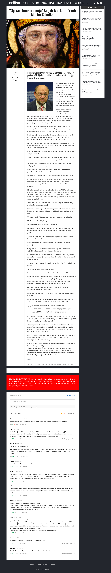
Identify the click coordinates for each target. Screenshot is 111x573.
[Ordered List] (21, 407)
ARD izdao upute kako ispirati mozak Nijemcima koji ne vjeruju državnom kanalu (91, 20)
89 (90, 31)
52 (90, 66)
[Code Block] (29, 407)
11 (90, 22)
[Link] (31, 407)
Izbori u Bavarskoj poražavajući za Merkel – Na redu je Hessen (91, 56)
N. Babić (15, 72)
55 (90, 39)
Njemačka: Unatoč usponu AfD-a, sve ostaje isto (91, 90)
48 (90, 49)
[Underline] (17, 407)
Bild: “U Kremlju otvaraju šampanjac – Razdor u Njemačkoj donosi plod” (91, 73)
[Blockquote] (26, 407)
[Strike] (19, 407)
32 (90, 84)
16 (16, 80)
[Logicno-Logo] (14, 2)
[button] (94, 3)
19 (90, 75)
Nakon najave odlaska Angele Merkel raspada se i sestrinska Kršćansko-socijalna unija (91, 47)
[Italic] (14, 407)
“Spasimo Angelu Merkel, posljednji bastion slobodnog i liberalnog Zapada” (91, 82)
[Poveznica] (98, 3)
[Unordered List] (24, 407)
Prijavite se (72, 395)
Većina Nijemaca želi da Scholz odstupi (92, 11)
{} (33, 406)
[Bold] (12, 407)
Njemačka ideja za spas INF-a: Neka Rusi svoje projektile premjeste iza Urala (92, 29)
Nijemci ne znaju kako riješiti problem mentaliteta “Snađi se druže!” (91, 64)
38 (90, 92)
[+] (36, 406)
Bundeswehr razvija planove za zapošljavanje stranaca (90, 37)
